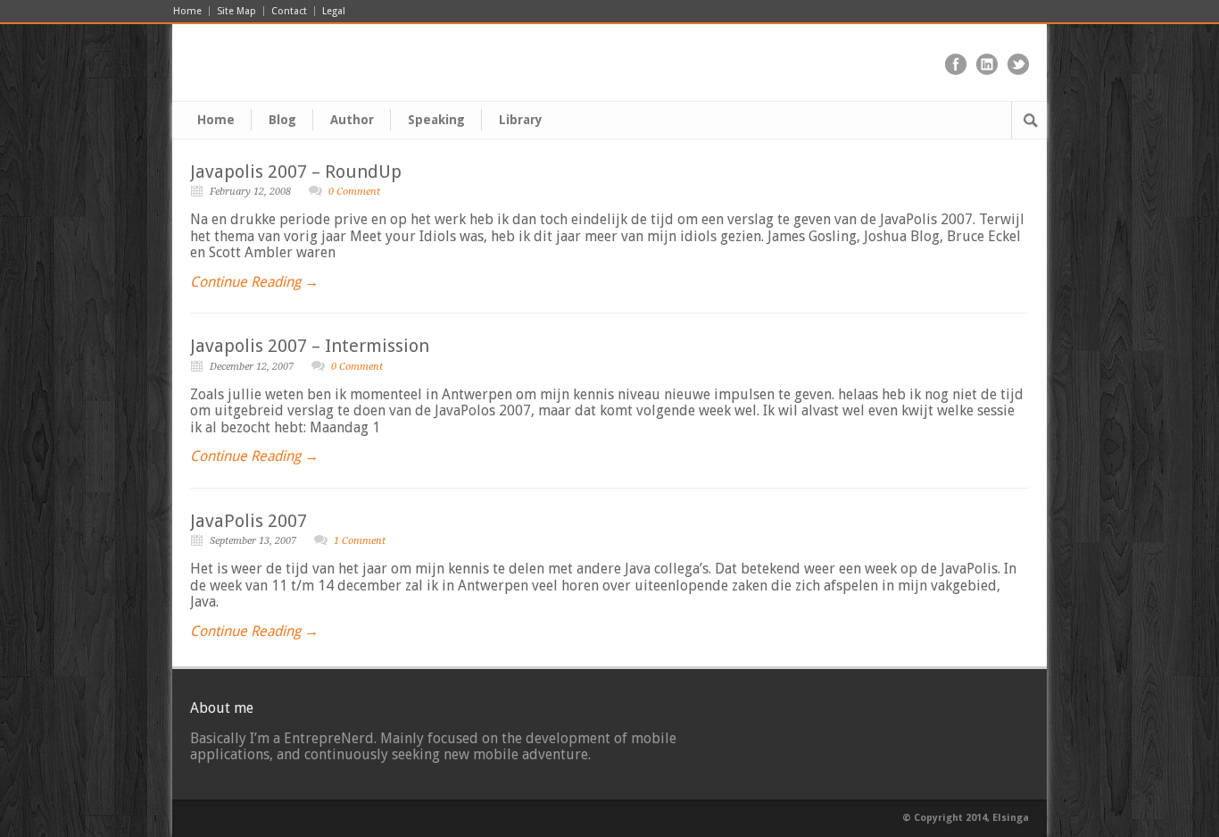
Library (521, 120)
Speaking (436, 120)
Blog (282, 120)
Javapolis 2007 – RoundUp (296, 171)
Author (352, 120)
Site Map (236, 11)
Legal (333, 11)
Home (187, 11)
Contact (289, 11)
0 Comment (354, 191)
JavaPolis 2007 (248, 520)
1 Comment (360, 541)
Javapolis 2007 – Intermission (309, 345)
